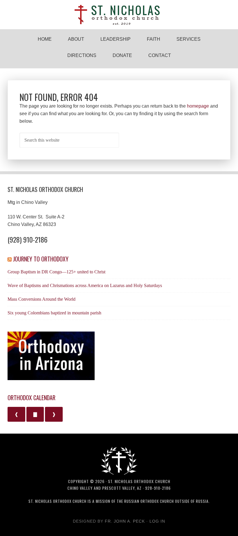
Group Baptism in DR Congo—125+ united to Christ (56, 271)
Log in (157, 521)
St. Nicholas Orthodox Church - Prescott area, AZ (119, 14)
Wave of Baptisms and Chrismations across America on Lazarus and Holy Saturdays (85, 285)
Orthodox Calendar (31, 397)
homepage (198, 106)
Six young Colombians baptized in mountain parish (54, 312)
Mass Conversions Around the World (41, 299)
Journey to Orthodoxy (40, 258)
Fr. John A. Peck (125, 521)
